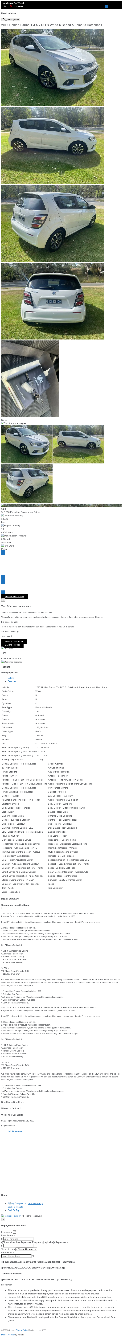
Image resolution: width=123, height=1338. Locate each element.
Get (15, 1131)
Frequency (6, 1232)
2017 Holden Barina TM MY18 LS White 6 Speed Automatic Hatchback (51, 25)
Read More (7, 1102)
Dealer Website (8, 1335)
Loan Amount (8, 1235)
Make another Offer (14, 641)
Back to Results (12, 645)
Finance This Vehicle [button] (14, 596)
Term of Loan (8, 1249)
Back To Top (13, 1210)
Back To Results (15, 1207)
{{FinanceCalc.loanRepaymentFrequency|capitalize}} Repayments (34, 1242)
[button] (61, 1284)
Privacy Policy (22, 1330)
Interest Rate (7, 1252)
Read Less (18, 1102)
